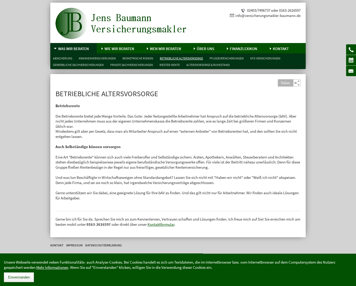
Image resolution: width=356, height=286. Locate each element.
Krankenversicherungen (97, 58)
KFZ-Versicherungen (265, 58)
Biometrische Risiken (137, 58)
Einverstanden (19, 277)
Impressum (74, 245)
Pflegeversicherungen (227, 58)
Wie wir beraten (119, 48)
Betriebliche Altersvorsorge (181, 58)
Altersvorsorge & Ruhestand (208, 65)
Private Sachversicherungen (131, 65)
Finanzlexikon (243, 48)
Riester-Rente (169, 65)
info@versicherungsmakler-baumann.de (267, 15)
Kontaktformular (161, 224)
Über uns (205, 48)
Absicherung (62, 58)
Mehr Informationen (52, 267)
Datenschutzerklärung (103, 245)
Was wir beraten (73, 48)
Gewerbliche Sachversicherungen (78, 65)
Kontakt (281, 48)
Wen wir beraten (165, 48)
